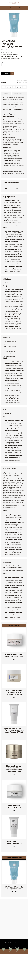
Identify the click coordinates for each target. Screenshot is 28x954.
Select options (15, 893)
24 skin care (16, 79)
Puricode (25, 82)
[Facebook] (9, 947)
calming (24, 79)
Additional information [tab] (18, 93)
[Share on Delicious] (17, 87)
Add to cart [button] (14, 660)
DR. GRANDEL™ (20, 82)
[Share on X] (7, 87)
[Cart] (25, 1)
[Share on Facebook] (3, 87)
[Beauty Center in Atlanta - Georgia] (14, 3)
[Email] (18, 947)
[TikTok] (15, 947)
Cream (18, 80)
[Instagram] (12, 947)
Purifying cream (23, 80)
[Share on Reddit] (14, 87)
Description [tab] (6, 93)
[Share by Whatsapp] (20, 87)
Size (2, 62)
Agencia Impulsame (19, 942)
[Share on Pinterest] (10, 87)
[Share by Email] (24, 87)
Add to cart (7, 73)
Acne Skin (21, 79)
